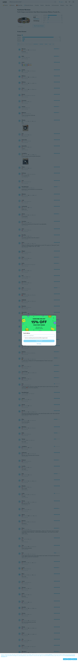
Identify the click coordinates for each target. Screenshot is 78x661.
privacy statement (48, 654)
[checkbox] (23, 337)
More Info (74, 659)
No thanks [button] (39, 343)
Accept (65, 659)
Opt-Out (69, 659)
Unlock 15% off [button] (39, 340)
